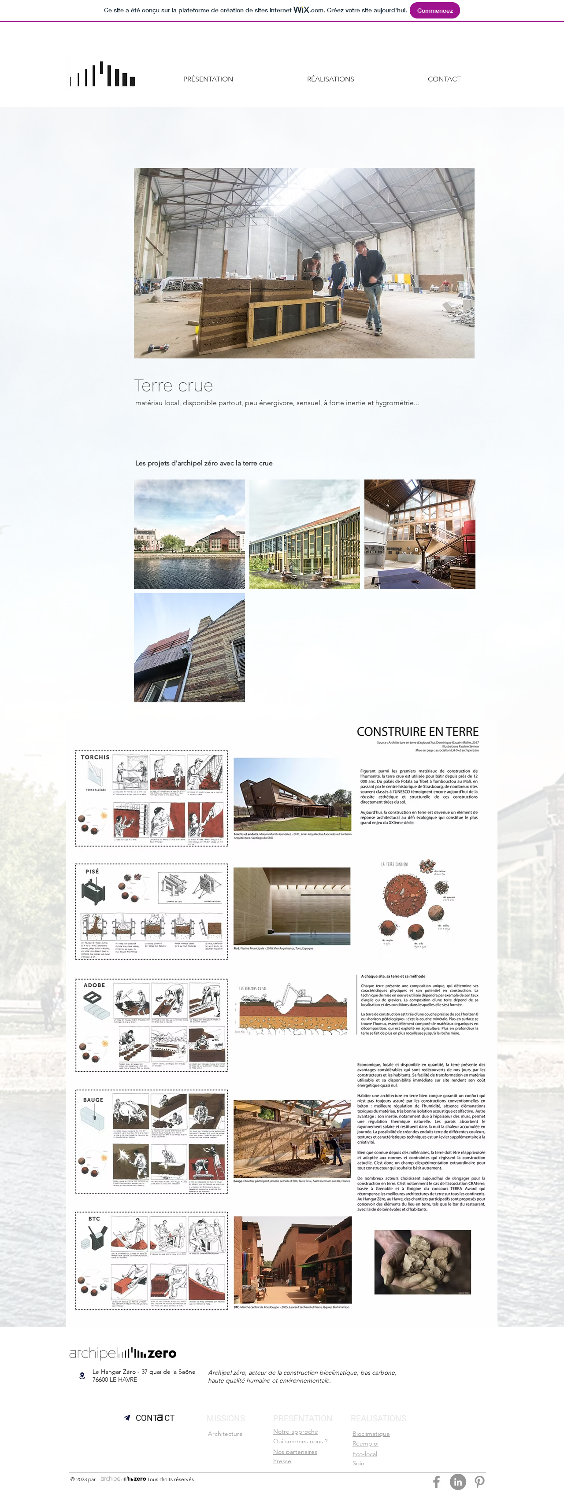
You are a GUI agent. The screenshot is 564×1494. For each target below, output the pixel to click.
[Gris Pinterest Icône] (479, 1482)
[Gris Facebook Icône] (436, 1482)
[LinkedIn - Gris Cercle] (458, 1482)
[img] (419, 534)
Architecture (225, 1434)
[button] (304, 263)
